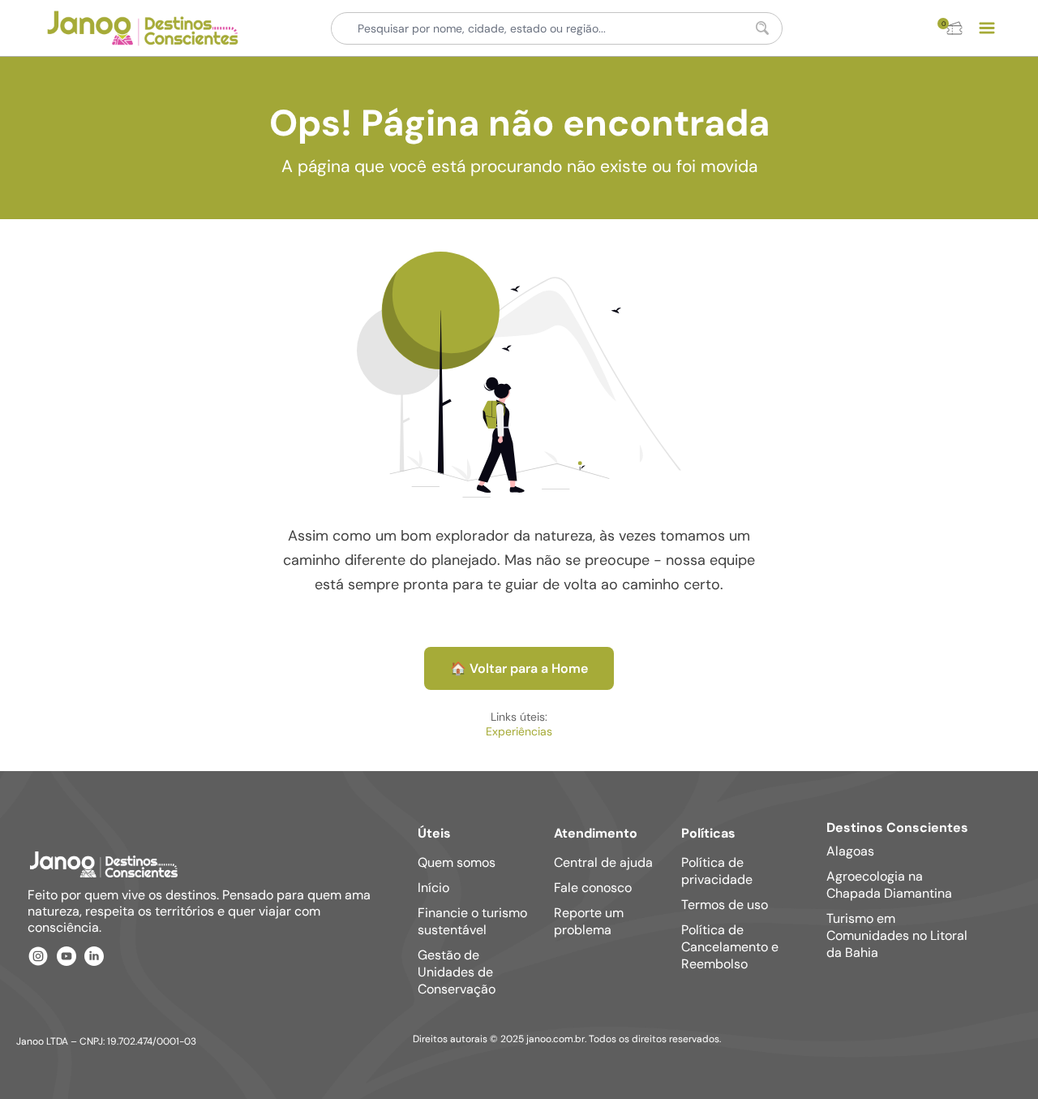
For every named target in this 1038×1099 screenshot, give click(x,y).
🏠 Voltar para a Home (519, 668)
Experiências (519, 731)
